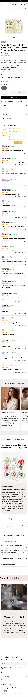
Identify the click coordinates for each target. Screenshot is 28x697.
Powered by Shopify (16, 694)
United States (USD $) (8, 684)
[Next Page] (22, 377)
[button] (5, 376)
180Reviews (5, 135)
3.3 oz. (5, 88)
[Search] (22, 4)
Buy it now (14, 97)
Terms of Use (18, 667)
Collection (8, 8)
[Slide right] (16, 38)
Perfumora (14, 4)
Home (2, 8)
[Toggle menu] (1, 4)
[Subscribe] (25, 663)
